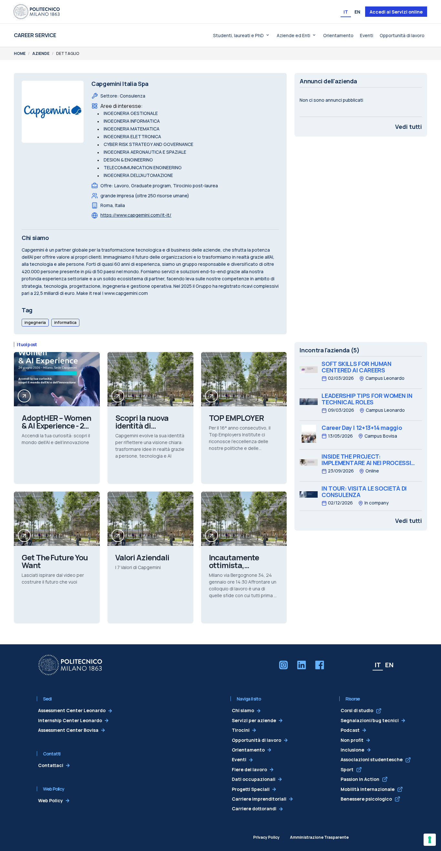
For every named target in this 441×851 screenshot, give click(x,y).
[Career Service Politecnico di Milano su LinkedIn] (301, 665)
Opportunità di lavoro (402, 35)
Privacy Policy (266, 837)
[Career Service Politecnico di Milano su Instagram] (283, 665)
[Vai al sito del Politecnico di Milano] (36, 12)
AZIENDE (40, 53)
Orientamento (338, 35)
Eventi (366, 35)
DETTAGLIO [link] (67, 53)
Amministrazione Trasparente (319, 837)
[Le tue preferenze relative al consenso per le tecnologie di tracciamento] (430, 840)
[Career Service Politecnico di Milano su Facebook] (319, 665)
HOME (20, 53)
